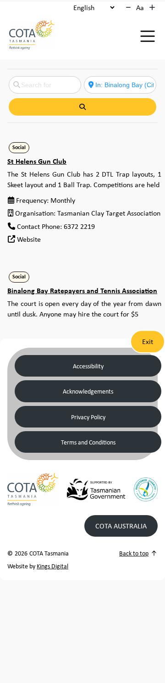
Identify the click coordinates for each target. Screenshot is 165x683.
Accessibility (88, 365)
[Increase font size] (152, 7)
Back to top (133, 553)
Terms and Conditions (88, 442)
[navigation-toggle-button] (148, 36)
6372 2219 (79, 226)
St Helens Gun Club (36, 161)
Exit (147, 341)
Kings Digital (52, 565)
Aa (140, 7)
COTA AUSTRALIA (121, 526)
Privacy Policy (88, 416)
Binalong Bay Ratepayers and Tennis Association (82, 290)
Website (29, 239)
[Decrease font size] (128, 7)
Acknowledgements (88, 391)
